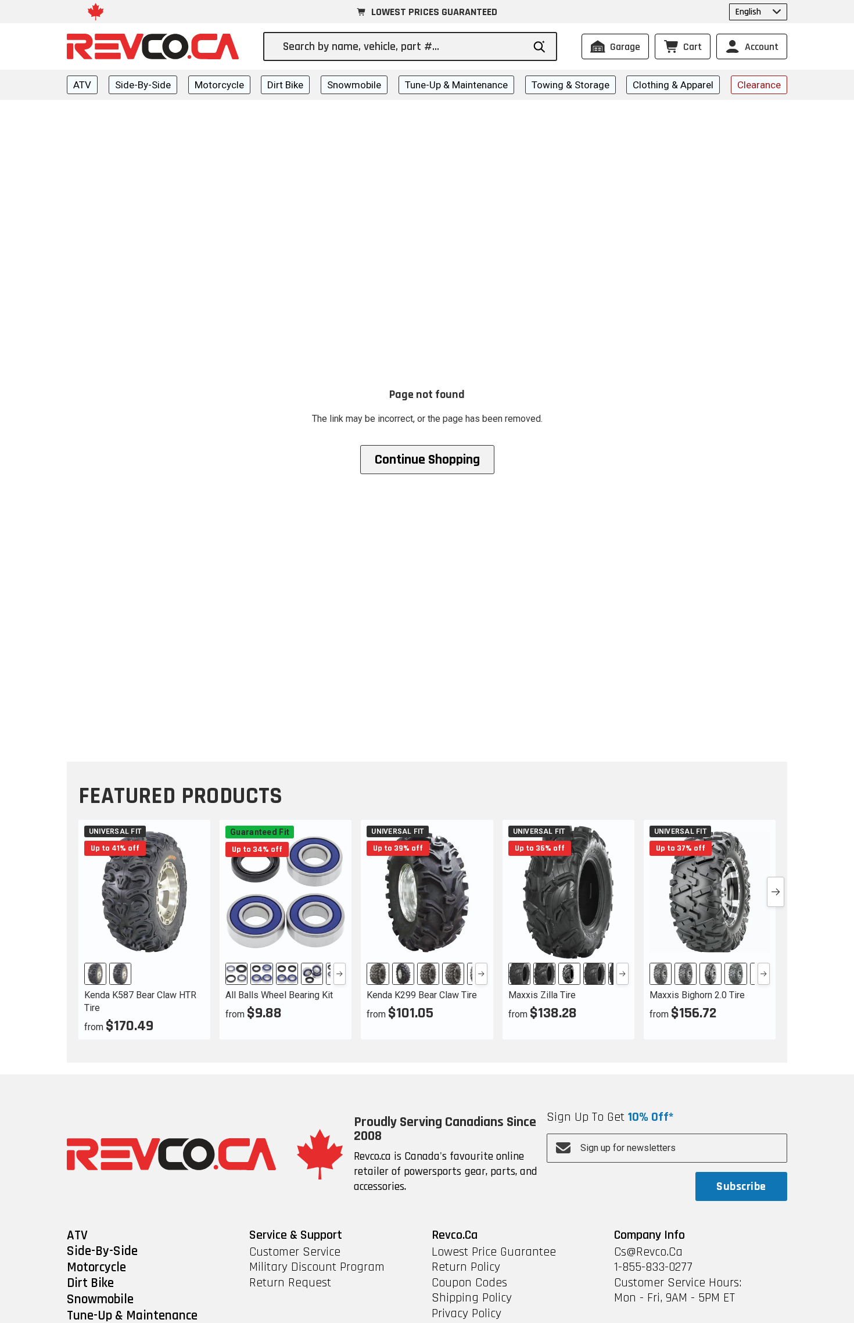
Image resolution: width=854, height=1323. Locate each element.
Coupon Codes (469, 1282)
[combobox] (403, 46)
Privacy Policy (466, 1313)
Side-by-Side (143, 85)
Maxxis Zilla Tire (542, 995)
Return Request (290, 1282)
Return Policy (466, 1267)
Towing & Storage (570, 85)
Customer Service (294, 1252)
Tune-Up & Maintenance (456, 85)
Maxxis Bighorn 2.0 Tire (697, 995)
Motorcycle (219, 85)
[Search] (539, 47)
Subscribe (741, 1186)
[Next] (339, 974)
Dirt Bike (285, 85)
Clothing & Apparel (673, 85)
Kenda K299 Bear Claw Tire (422, 995)
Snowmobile (354, 85)
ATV (82, 85)
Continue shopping (427, 459)
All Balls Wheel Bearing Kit (279, 995)
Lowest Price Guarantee (494, 1252)
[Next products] (775, 892)
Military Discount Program (317, 1267)
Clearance (759, 85)
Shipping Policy (472, 1298)
